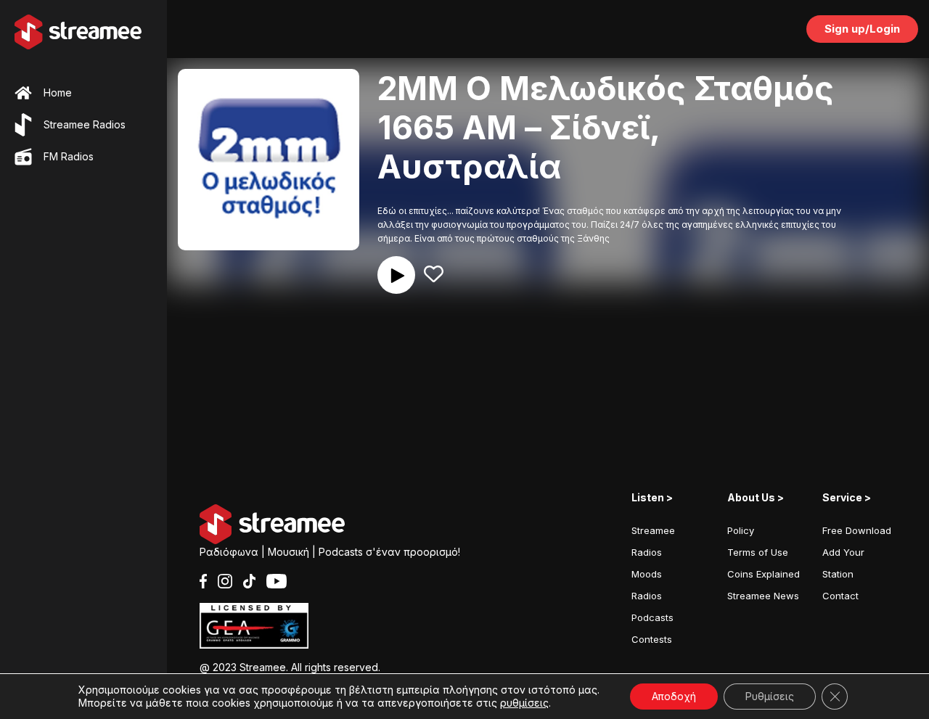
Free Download (856, 530)
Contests (651, 639)
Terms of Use (757, 552)
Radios (646, 595)
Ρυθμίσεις (769, 696)
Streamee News (763, 595)
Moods (646, 574)
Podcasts (652, 617)
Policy (740, 530)
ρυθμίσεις (524, 703)
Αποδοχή (674, 696)
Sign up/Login (862, 29)
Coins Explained (763, 574)
